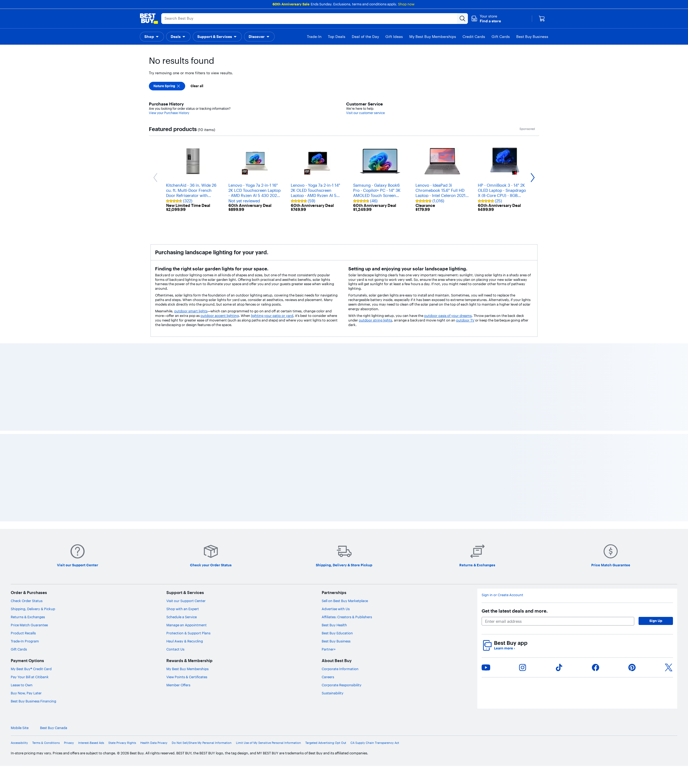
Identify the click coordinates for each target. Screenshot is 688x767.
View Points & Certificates (186, 677)
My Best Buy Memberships (187, 669)
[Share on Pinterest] (632, 667)
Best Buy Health (334, 625)
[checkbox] (167, 86)
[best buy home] (149, 18)
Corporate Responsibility (341, 685)
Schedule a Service (181, 617)
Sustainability (332, 693)
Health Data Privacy (153, 743)
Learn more (504, 648)
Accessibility (19, 743)
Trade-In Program (25, 641)
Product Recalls (23, 633)
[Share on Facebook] (595, 667)
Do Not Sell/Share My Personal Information (202, 743)
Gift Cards (19, 649)
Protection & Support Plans (188, 633)
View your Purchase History (169, 113)
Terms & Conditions (46, 743)
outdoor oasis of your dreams (448, 315)
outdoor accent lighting (219, 315)
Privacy (69, 743)
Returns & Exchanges (28, 617)
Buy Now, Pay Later (26, 693)
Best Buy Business (336, 641)
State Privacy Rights (122, 743)
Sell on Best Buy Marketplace (345, 601)
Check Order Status (26, 601)
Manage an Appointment (186, 625)
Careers (328, 677)
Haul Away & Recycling (184, 641)
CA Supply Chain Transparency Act (374, 743)
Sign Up (655, 620)
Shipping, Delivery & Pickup (33, 609)
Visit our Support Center (186, 601)
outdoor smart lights (190, 311)
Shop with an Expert (182, 609)
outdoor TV (465, 320)
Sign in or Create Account (502, 595)
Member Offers (178, 685)
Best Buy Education (337, 633)
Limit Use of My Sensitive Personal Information (268, 743)
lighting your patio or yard (272, 315)
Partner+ (329, 649)
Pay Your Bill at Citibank (30, 677)
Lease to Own (22, 685)
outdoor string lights (375, 320)
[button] (486, 18)
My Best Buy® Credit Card (31, 669)
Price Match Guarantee (29, 625)
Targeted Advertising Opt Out (325, 743)
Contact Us (175, 649)
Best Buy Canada (53, 728)
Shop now (406, 4)
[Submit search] (462, 18)
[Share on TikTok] (559, 667)
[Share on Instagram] (522, 667)
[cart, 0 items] (542, 18)
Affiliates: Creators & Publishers (347, 617)
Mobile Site (19, 728)
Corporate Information (340, 669)
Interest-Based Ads (91, 743)
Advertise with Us (336, 609)
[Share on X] (668, 667)
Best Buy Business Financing (33, 701)
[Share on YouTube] (486, 667)
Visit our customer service (365, 113)
